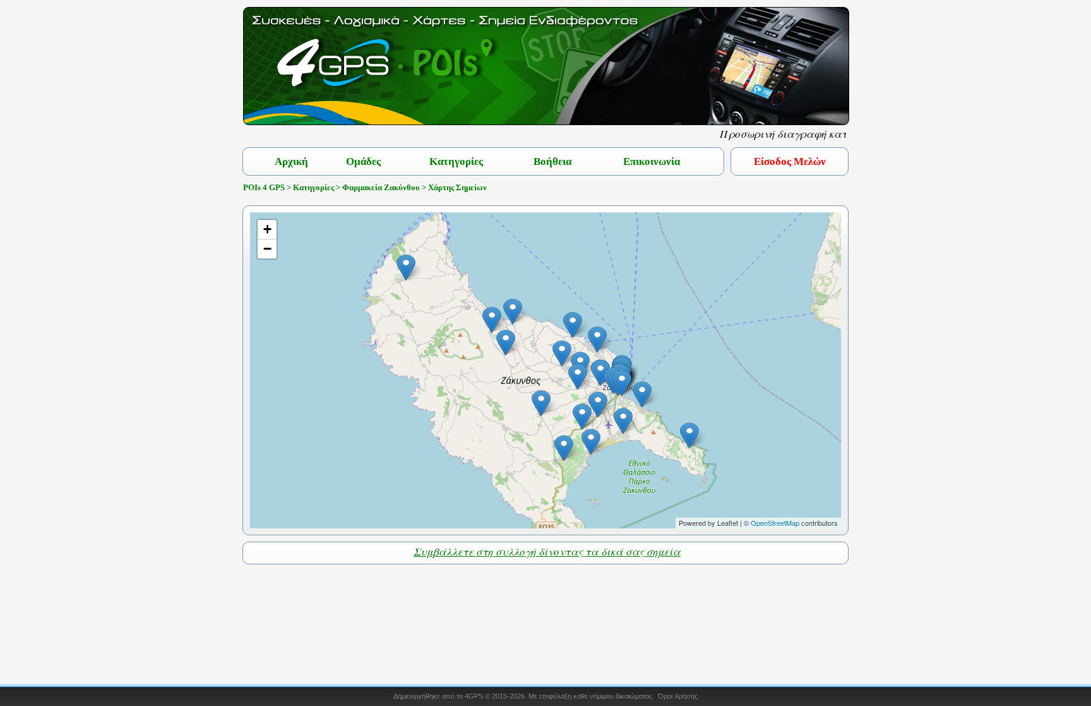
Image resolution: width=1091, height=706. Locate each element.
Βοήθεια (552, 161)
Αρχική (291, 161)
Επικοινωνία (651, 161)
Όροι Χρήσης (678, 696)
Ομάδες (363, 161)
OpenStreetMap (775, 523)
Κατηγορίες (456, 161)
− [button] (267, 249)
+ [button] (267, 229)
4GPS (474, 696)
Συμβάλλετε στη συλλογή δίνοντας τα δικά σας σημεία (547, 551)
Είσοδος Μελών (790, 161)
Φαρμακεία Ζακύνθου (381, 187)
